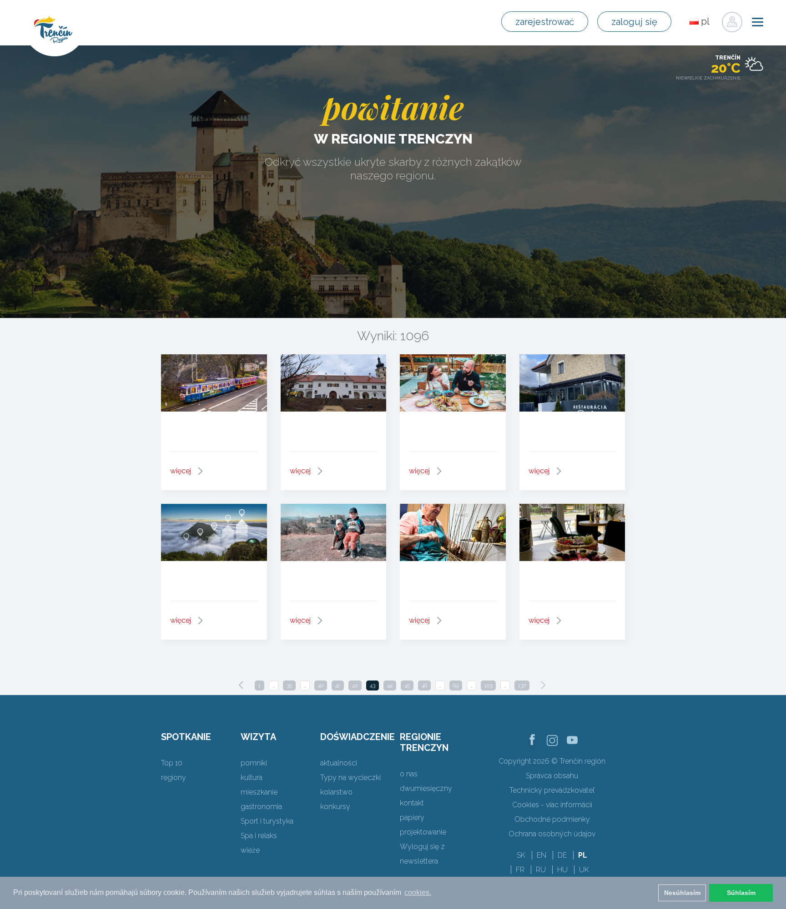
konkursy (335, 806)
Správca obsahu (552, 775)
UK (584, 869)
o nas (409, 774)
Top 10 (171, 763)
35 (289, 685)
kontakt (412, 803)
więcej (180, 471)
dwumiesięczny (426, 788)
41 (337, 685)
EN (541, 855)
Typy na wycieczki (350, 777)
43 (372, 685)
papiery (412, 817)
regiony (173, 777)
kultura (251, 777)
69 (455, 685)
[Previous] (241, 685)
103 (488, 685)
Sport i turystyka (267, 821)
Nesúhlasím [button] (682, 892)
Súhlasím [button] (741, 892)
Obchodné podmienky (552, 819)
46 (424, 685)
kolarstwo (336, 792)
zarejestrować (544, 21)
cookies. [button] (417, 892)
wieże (250, 850)
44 (390, 685)
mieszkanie (259, 792)
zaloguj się (634, 21)
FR (520, 869)
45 (407, 685)
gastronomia (261, 806)
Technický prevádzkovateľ (552, 790)
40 (320, 685)
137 (522, 685)
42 (355, 685)
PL (582, 855)
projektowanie (423, 832)
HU (562, 869)
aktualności (338, 763)
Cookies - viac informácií (552, 804)
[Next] (543, 685)
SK (521, 855)
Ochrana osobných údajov (552, 834)
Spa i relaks (259, 835)
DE (562, 855)
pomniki (254, 763)
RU (541, 869)
